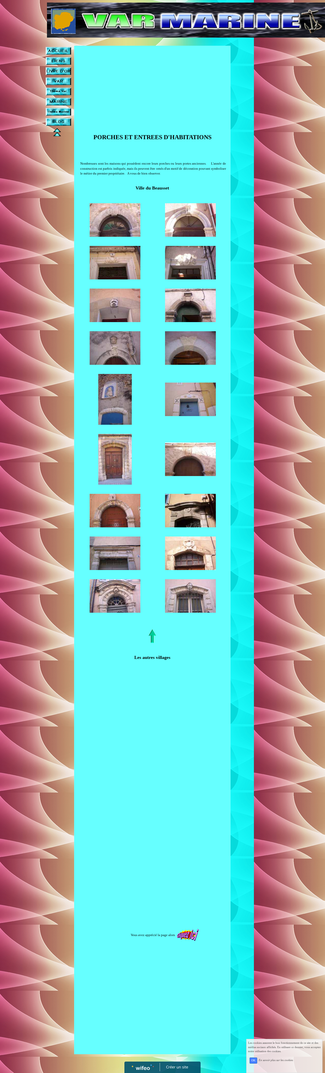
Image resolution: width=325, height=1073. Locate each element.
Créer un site (177, 1066)
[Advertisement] (152, 86)
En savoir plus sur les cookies (276, 1060)
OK (253, 1060)
